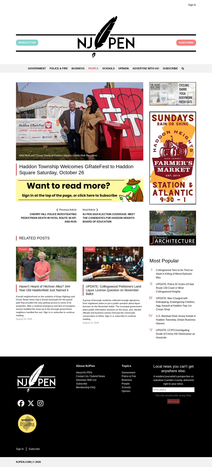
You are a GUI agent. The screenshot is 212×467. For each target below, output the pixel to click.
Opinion (123, 68)
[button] (106, 37)
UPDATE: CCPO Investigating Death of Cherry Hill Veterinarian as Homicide (175, 334)
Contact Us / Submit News (90, 376)
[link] (172, 93)
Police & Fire (59, 68)
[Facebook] (21, 405)
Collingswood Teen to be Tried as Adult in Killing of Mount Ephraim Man (174, 274)
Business (78, 68)
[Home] (38, 382)
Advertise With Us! (146, 68)
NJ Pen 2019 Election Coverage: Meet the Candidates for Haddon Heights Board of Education (109, 218)
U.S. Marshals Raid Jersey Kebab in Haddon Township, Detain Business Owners (176, 320)
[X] (30, 405)
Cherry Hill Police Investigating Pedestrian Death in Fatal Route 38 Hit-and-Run (49, 218)
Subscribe (186, 42)
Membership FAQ (85, 387)
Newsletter (27, 42)
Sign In (192, 5)
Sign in (47, 312)
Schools (108, 68)
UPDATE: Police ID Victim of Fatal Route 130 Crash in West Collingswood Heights (175, 288)
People (93, 68)
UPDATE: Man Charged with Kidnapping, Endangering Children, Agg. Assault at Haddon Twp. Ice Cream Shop (175, 304)
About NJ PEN (84, 372)
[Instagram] (40, 405)
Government (37, 68)
